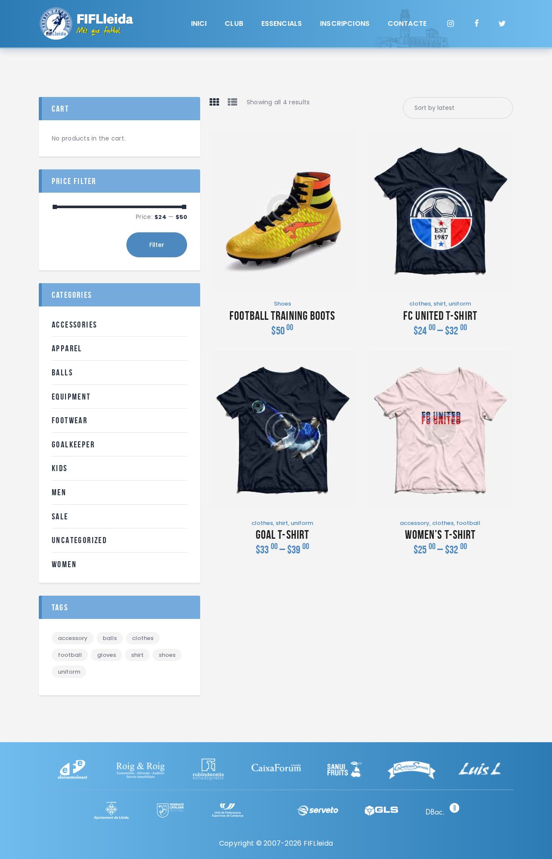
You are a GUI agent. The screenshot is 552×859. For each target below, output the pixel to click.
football (468, 523)
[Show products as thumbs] (214, 102)
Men (59, 492)
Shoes (282, 304)
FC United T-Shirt (440, 315)
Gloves (106, 655)
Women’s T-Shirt (440, 534)
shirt (439, 304)
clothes (420, 304)
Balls (62, 372)
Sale (60, 516)
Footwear (70, 420)
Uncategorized (79, 540)
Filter (156, 245)
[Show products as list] (232, 102)
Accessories (74, 324)
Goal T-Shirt (282, 534)
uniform (459, 304)
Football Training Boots (282, 315)
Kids (60, 468)
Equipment (71, 396)
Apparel (67, 348)
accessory (415, 523)
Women (64, 564)
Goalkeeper (73, 444)
